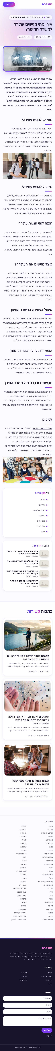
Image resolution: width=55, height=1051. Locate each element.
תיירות (23, 850)
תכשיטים (49, 861)
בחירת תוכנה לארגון (18, 920)
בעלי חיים (22, 885)
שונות (51, 826)
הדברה (23, 878)
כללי (24, 857)
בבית (51, 847)
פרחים (23, 906)
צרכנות (23, 847)
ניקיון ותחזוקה (48, 885)
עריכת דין (49, 909)
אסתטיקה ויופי (20, 871)
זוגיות (24, 840)
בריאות (50, 850)
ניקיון (24, 902)
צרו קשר (8, 4)
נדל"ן (51, 878)
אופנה (23, 826)
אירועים (50, 829)
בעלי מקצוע (21, 892)
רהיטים (50, 916)
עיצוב (51, 868)
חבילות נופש (48, 854)
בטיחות (23, 843)
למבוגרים (22, 829)
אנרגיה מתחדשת (19, 916)
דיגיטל (50, 906)
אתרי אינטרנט (47, 857)
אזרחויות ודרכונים (19, 888)
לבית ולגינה (49, 902)
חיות (51, 892)
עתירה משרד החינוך (42, 428)
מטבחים (23, 836)
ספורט (23, 874)
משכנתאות (22, 895)
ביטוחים (23, 868)
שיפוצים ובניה (21, 854)
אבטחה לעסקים (20, 913)
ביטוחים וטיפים (47, 874)
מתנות (23, 864)
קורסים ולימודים (47, 833)
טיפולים (23, 899)
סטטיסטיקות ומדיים (45, 881)
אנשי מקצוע (48, 864)
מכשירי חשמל (48, 920)
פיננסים (50, 836)
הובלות (50, 888)
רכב (51, 895)
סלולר (50, 913)
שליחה (47, 1030)
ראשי (48, 17)
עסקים (50, 871)
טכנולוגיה (49, 840)
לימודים (23, 833)
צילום (24, 861)
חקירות (23, 881)
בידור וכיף (49, 843)
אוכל (51, 899)
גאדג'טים (22, 909)
